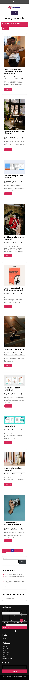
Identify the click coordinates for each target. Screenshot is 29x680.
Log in (4, 638)
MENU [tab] (14, 13)
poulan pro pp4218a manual (13, 176)
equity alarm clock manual (13, 469)
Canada (5, 648)
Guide (4, 650)
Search (5, 558)
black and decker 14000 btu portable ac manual (13, 71)
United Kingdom (7, 658)
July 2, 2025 (6, 474)
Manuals (5, 29)
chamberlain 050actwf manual (12, 523)
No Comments (16, 77)
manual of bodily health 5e (12, 388)
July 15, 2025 (6, 430)
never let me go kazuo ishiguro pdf (14, 574)
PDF (4, 656)
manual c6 (9, 426)
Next (4, 552)
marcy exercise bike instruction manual (13, 289)
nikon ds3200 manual (11, 579)
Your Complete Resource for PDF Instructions (11, 24)
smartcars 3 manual (14, 349)
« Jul (14, 631)
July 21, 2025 (6, 394)
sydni (22, 77)
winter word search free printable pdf (15, 576)
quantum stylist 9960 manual (14, 132)
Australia (5, 646)
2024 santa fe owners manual (14, 238)
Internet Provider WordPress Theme (12, 676)
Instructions (6, 652)
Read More (8, 89)
